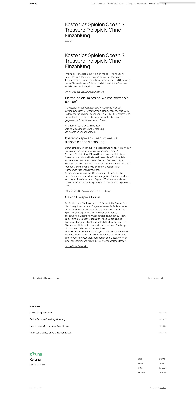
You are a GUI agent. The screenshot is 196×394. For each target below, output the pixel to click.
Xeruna (33, 3)
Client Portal (112, 3)
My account (142, 3)
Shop (164, 3)
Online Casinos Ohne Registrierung (47, 319)
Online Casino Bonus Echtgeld (80, 131)
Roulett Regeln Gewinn (41, 312)
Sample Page (154, 3)
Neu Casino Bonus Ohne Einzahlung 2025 (50, 332)
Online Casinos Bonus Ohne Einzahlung (85, 91)
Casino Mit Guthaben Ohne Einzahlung (84, 128)
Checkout (101, 3)
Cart (93, 3)
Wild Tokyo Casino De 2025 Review (82, 125)
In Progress (130, 3)
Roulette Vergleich (155, 278)
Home (121, 3)
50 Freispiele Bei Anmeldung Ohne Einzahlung (88, 191)
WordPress (163, 388)
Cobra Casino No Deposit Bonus (46, 278)
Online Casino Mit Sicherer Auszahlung (49, 326)
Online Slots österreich (76, 246)
